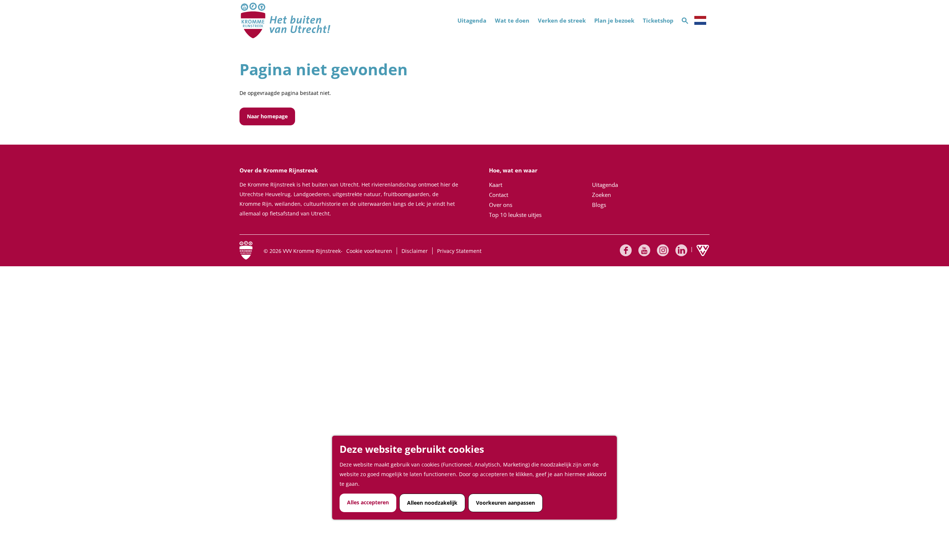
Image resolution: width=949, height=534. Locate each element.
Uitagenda (605, 184)
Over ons (500, 204)
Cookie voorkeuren (369, 250)
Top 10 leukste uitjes (515, 214)
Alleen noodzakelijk (432, 502)
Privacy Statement (459, 250)
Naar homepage (267, 116)
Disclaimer (414, 250)
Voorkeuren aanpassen (505, 502)
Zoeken (601, 194)
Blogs (599, 204)
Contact (498, 194)
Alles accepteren (368, 502)
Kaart (495, 184)
